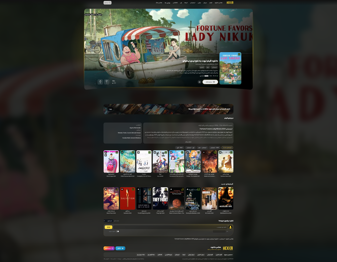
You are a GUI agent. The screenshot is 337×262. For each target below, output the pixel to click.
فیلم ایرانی (210, 255)
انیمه (186, 2)
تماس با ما (113, 259)
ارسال (108, 227)
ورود (110, 109)
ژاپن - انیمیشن (190, 147)
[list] (168, 164)
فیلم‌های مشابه (227, 147)
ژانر (181, 2)
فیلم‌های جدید (227, 184)
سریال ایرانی (191, 255)
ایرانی (199, 2)
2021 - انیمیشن (215, 147)
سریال (205, 2)
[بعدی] (101, 161)
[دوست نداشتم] (107, 81)
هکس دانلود (218, 2)
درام (208, 67)
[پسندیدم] (100, 81)
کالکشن (175, 2)
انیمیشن (192, 2)
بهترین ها (167, 2)
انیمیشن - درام (202, 147)
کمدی (202, 67)
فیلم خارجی (219, 255)
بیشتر (181, 72)
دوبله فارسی (168, 255)
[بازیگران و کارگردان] (199, 82)
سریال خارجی (200, 255)
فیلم (210, 2)
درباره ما (119, 259)
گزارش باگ (106, 259)
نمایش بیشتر (188, 141)
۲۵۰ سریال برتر (141, 255)
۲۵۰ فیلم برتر (151, 255)
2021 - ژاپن (179, 147)
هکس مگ (159, 2)
